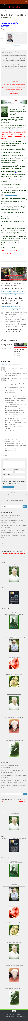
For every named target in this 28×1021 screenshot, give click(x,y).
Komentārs (5, 459)
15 (25, 344)
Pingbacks (16, 364)
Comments (6, 364)
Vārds (4, 469)
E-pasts (16, 469)
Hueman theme (21, 1016)
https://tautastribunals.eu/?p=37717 (9, 172)
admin (4, 20)
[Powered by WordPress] (9, 1016)
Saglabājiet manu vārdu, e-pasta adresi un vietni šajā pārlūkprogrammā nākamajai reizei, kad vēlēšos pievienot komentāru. (14, 481)
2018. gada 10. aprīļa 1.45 (17, 368)
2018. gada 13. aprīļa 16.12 (21, 378)
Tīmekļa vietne (6, 474)
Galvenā (3, 11)
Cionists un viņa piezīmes (11, 195)
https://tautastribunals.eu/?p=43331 (9, 179)
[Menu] (26, 2)
